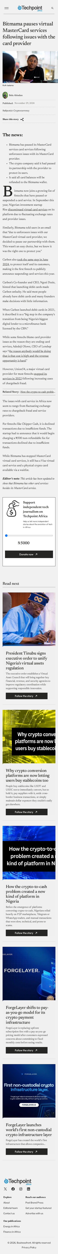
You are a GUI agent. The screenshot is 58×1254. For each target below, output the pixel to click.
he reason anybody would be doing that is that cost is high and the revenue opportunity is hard (27, 356)
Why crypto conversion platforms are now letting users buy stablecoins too (27, 776)
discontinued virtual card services (27, 209)
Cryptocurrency (21, 111)
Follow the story (24, 696)
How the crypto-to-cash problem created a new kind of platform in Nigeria (37, 392)
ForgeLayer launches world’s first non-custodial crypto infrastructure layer (29, 1130)
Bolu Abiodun (16, 95)
